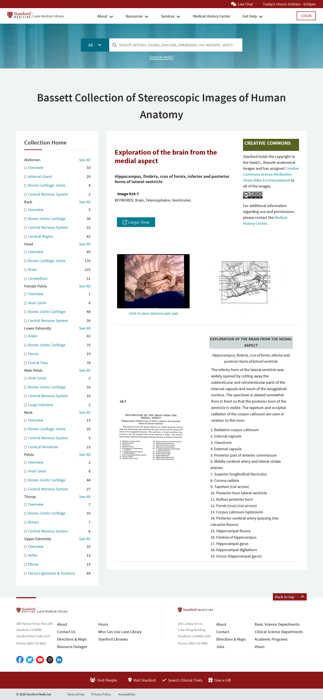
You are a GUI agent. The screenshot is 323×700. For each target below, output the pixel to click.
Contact (222, 631)
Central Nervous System (59, 194)
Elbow (59, 564)
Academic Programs (271, 639)
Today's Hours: (275, 4)
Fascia (59, 353)
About (102, 16)
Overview (59, 167)
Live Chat (245, 4)
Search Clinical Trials (184, 680)
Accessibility (126, 694)
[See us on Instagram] (50, 659)
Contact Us (66, 631)
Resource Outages (72, 646)
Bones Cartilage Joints (59, 185)
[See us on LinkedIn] (59, 659)
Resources (134, 16)
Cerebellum (59, 278)
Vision (260, 646)
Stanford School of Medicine (221, 611)
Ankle (59, 335)
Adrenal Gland (59, 176)
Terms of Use (75, 694)
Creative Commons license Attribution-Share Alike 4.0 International (271, 174)
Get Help (250, 16)
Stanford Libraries (113, 639)
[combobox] (175, 44)
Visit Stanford (144, 680)
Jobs (220, 646)
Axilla (59, 555)
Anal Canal (59, 302)
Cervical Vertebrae (59, 446)
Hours (103, 624)
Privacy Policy (101, 694)
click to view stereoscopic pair (153, 313)
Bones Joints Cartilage (59, 218)
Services (168, 16)
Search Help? (161, 57)
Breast (59, 522)
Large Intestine (59, 404)
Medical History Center (211, 16)
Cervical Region (59, 236)
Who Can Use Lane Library (120, 631)
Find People (106, 680)
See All (85, 159)
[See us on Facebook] (20, 660)
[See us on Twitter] (29, 659)
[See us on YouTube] (40, 659)
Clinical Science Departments (279, 631)
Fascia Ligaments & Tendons (59, 573)
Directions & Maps (72, 639)
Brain (59, 269)
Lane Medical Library (48, 16)
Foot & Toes (59, 362)
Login (306, 15)
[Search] (114, 45)
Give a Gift (222, 680)
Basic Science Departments (277, 624)
